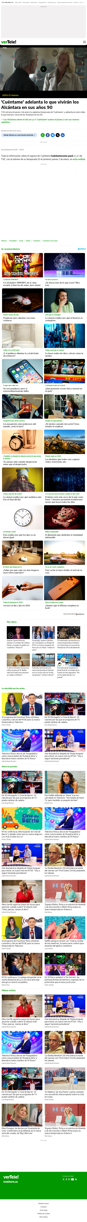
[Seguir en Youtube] (72, 1179)
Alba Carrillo (18, 2)
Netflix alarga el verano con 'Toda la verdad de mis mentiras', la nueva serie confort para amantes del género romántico (64, 943)
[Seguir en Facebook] (66, 1179)
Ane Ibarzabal (25, 2)
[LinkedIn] (63, 135)
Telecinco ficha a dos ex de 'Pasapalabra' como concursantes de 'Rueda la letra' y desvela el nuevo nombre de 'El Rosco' (19, 756)
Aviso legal (43, 1210)
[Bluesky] (53, 135)
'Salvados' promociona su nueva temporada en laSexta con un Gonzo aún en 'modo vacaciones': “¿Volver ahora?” (43, 671)
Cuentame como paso (50, 241)
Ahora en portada (9, 766)
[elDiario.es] (10, 1181)
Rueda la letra (33, 2)
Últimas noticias (9, 990)
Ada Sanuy (48, 912)
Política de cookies (43, 1213)
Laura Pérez (49, 948)
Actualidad (13, 241)
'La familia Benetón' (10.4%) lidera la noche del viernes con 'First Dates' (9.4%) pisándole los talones (65, 870)
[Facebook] (48, 135)
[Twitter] (58, 135)
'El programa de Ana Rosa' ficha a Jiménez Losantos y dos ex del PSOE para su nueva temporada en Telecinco (21, 719)
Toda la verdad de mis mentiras (64, 2)
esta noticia (79, 159)
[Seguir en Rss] (76, 1179)
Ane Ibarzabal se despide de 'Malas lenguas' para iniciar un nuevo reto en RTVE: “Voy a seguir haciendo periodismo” (64, 756)
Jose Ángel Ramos (51, 725)
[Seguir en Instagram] (69, 1179)
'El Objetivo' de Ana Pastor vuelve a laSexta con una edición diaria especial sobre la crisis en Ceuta (64, 1094)
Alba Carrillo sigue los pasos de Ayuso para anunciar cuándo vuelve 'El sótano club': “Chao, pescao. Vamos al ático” (21, 907)
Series (21, 241)
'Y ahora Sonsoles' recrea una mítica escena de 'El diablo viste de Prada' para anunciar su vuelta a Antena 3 (18, 671)
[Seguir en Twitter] (64, 1179)
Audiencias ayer (52, 2)
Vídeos (28, 241)
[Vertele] (11, 1177)
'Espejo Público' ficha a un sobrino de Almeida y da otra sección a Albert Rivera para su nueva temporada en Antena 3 (65, 907)
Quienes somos (43, 1203)
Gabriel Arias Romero (9, 761)
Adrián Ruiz (48, 803)
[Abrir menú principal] (84, 42)
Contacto (43, 1207)
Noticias (15, 95)
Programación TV (42, 2)
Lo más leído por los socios (13, 688)
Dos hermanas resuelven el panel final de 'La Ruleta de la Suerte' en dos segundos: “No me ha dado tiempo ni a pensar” (68, 672)
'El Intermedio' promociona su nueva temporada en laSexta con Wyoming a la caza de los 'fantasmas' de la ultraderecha (68, 644)
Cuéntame (36, 241)
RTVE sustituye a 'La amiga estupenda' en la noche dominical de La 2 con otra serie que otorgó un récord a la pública (21, 979)
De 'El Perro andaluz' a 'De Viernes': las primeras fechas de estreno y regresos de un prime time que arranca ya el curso (64, 979)
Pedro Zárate (6, 725)
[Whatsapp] (43, 135)
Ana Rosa (76, 2)
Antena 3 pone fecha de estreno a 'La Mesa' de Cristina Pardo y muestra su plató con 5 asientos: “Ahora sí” (18, 644)
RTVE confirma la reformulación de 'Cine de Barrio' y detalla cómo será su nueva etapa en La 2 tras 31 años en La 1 (22, 834)
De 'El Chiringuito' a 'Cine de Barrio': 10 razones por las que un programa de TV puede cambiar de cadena (62, 719)
